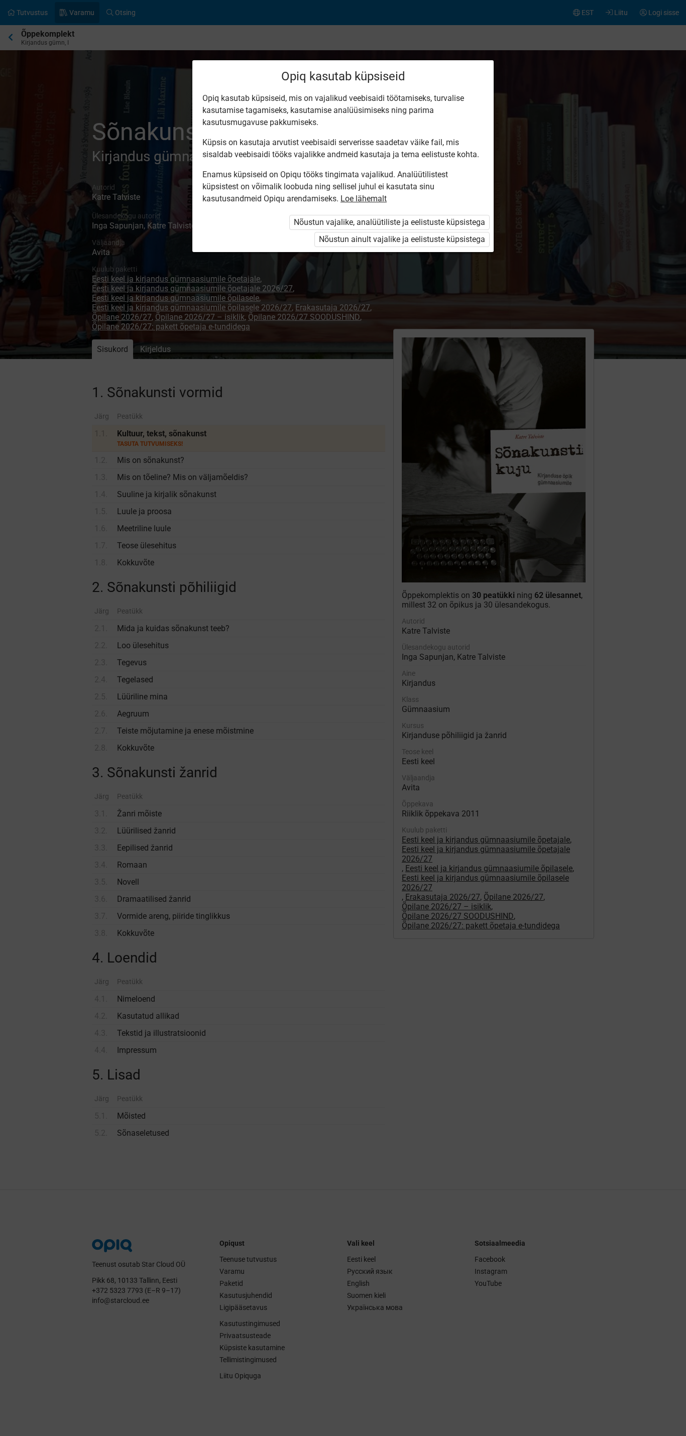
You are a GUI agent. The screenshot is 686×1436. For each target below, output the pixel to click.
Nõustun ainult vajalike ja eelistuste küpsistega (402, 239)
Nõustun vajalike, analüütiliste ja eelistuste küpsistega (389, 222)
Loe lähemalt (363, 198)
